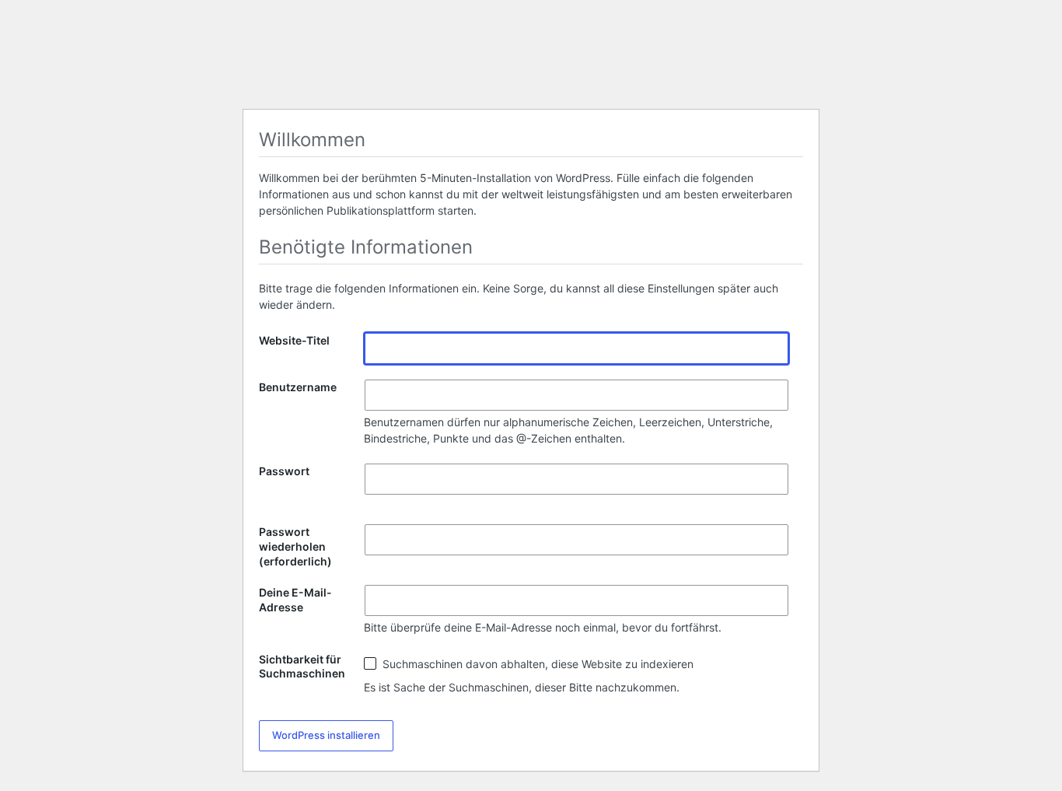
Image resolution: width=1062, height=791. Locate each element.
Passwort (284, 471)
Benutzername (298, 387)
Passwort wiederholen (295, 547)
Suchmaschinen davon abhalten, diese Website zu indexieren (536, 663)
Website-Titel (294, 340)
